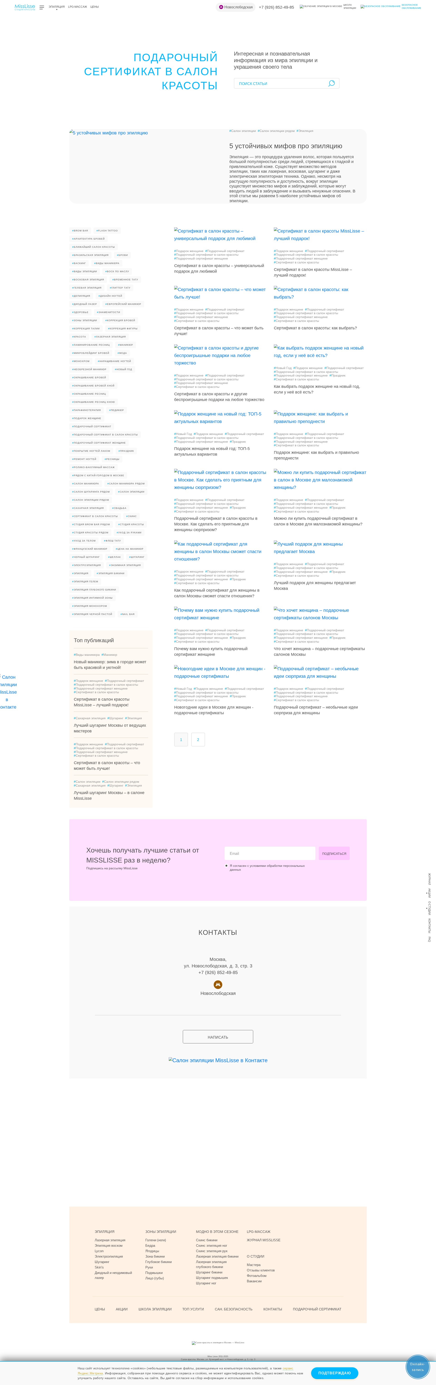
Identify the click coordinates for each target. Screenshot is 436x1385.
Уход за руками (129, 532)
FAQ (429, 939)
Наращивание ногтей (114, 361)
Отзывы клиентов (261, 1270)
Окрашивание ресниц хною (93, 402)
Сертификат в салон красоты (95, 516)
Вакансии (254, 1281)
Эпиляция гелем (85, 581)
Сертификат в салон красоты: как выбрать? (315, 328)
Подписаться (334, 853)
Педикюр (116, 410)
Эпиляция (57, 6)
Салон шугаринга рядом (91, 492)
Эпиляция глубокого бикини (94, 589)
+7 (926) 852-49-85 (276, 7)
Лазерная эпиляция (110, 336)
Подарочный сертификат (91, 426)
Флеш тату (112, 540)
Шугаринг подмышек (212, 1278)
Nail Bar (128, 614)
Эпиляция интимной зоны (92, 598)
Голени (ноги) (155, 1240)
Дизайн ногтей (110, 296)
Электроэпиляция (86, 565)
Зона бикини (155, 1256)
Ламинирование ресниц (91, 345)
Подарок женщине (86, 418)
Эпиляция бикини (110, 573)
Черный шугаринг (86, 557)
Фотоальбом (256, 1276)
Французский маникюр (89, 549)
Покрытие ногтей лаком (91, 451)
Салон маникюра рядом (126, 483)
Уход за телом (84, 540)
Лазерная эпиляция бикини (217, 1256)
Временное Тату (125, 279)
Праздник (126, 451)
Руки (149, 1267)
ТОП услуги (193, 1309)
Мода (122, 353)
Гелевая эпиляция (87, 288)
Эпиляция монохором (89, 606)
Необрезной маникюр (89, 369)
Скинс (131, 516)
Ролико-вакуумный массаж (93, 467)
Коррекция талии (86, 328)
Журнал (429, 879)
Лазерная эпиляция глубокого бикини (211, 1264)
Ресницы (112, 459)
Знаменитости (108, 312)
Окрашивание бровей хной (93, 385)
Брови (122, 255)
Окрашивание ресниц (89, 394)
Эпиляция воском (108, 1245)
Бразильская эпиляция (90, 255)
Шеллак (114, 557)
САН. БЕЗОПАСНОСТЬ (234, 1309)
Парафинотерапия (86, 410)
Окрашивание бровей (89, 377)
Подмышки (154, 1273)
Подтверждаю (334, 1373)
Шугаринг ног (206, 1283)
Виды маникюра (106, 263)
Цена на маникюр (130, 549)
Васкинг (79, 263)
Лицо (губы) (154, 1278)
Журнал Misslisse (263, 1240)
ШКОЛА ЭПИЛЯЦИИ (155, 1309)
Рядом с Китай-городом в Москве (98, 475)
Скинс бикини (206, 1240)
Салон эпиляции (242, 131)
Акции (429, 893)
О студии (429, 908)
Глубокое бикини (158, 1262)
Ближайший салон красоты (93, 247)
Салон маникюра (85, 483)
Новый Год (123, 369)
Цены (94, 6)
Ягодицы (152, 1251)
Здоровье (80, 312)
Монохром (80, 361)
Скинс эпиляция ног (211, 1245)
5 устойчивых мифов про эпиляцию (285, 146)
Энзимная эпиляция (125, 565)
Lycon (99, 1251)
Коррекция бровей (120, 320)
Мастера (253, 1265)
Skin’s (99, 1267)
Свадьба (119, 508)
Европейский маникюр (123, 304)
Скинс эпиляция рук (212, 1251)
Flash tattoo (107, 230)
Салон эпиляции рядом (276, 131)
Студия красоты (131, 524)
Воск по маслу (117, 271)
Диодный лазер (84, 304)
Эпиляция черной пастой (92, 614)
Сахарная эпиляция (88, 508)
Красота (79, 336)
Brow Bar (80, 230)
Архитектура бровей (88, 239)
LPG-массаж (77, 6)
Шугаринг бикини (209, 1272)
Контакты (429, 925)
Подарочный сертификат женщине (99, 443)
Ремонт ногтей (84, 459)
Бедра (150, 1245)
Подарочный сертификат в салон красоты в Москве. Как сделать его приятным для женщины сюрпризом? (216, 524)
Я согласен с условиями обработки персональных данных (267, 867)
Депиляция (81, 296)
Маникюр (125, 345)
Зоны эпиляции (84, 320)
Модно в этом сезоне (217, 1232)
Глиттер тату (120, 288)
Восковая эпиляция (88, 279)
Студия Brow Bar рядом (91, 524)
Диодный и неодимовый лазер (113, 1275)
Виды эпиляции (84, 271)
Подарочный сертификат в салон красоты (105, 434)
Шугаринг (136, 557)
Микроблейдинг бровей (90, 353)
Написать (218, 1037)
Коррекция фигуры (123, 328)
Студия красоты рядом (90, 532)
